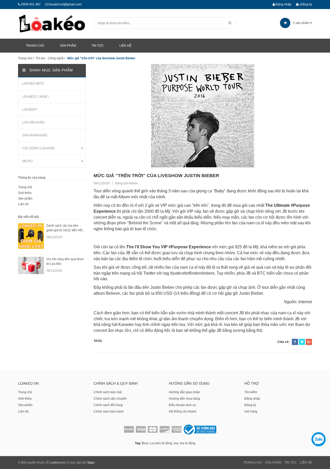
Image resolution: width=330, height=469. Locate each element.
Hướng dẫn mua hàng (184, 398)
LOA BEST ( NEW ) (35, 96)
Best (145, 443)
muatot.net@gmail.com (65, 4)
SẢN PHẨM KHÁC (35, 135)
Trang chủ (25, 187)
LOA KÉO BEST (33, 83)
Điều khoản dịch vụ (182, 405)
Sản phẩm (25, 198)
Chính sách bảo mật (108, 392)
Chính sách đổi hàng (108, 405)
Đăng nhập (283, 4)
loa (176, 443)
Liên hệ (23, 204)
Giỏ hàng (250, 411)
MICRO (27, 161)
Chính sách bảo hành (109, 411)
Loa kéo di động (161, 443)
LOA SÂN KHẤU (33, 122)
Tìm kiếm (250, 392)
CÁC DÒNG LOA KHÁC (38, 148)
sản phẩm (301, 23)
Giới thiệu (25, 193)
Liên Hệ (306, 462)
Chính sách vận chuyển (110, 398)
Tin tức (290, 462)
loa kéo (111, 319)
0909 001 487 (31, 4)
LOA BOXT (29, 109)
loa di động (187, 443)
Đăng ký (306, 4)
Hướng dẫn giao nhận (184, 392)
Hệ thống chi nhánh (182, 411)
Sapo (91, 462)
